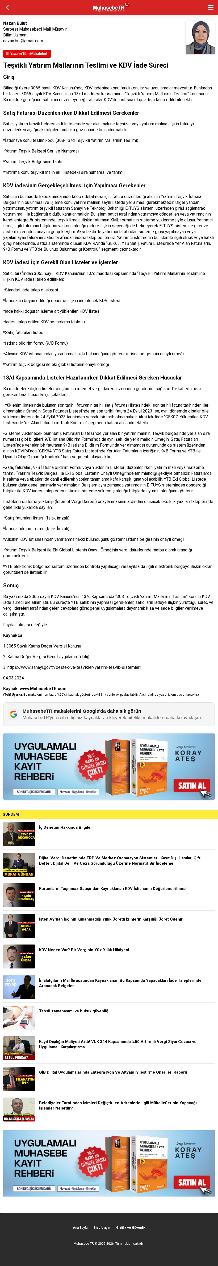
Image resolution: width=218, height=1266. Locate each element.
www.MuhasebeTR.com (43, 688)
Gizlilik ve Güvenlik (130, 1228)
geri (7, 7)
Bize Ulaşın (102, 1228)
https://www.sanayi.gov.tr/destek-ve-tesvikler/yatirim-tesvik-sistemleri (74, 667)
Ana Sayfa (80, 1228)
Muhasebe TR (84, 1244)
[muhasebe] (109, 12)
